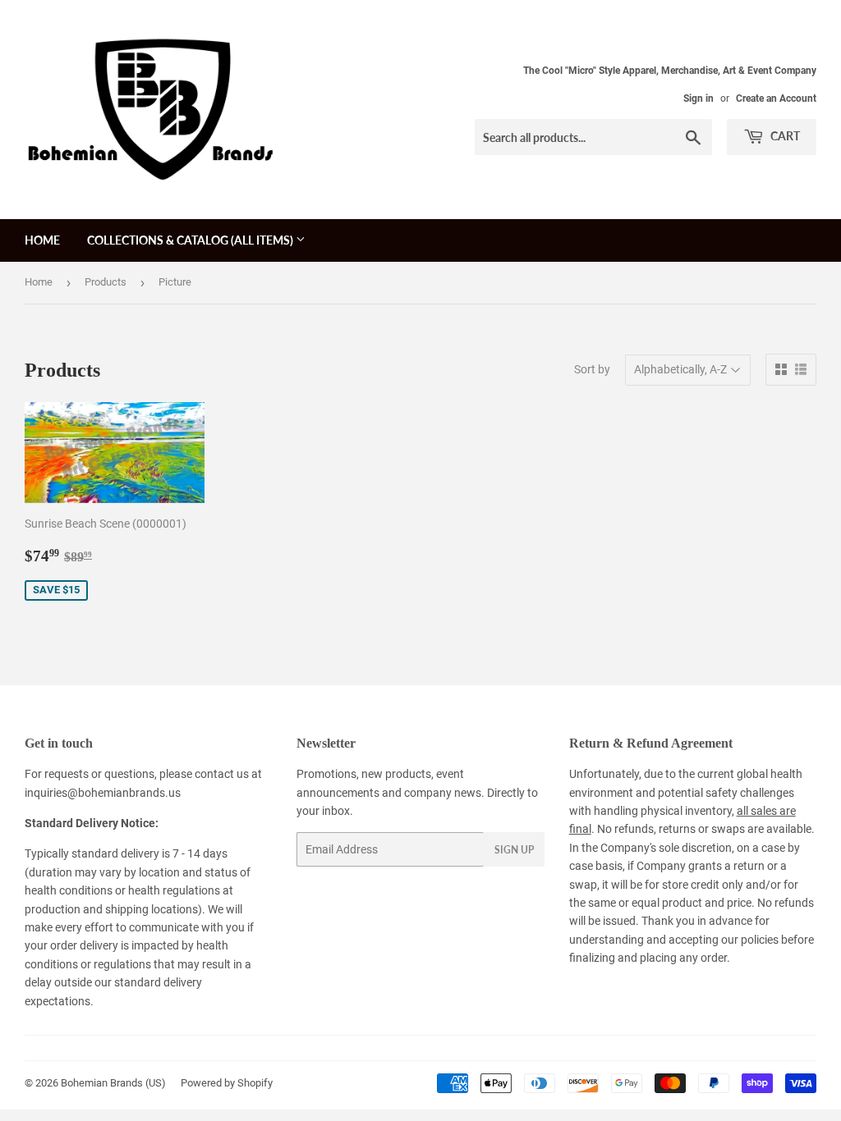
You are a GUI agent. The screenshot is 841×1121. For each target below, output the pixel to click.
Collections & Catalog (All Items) (191, 240)
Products (105, 282)
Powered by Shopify (227, 1083)
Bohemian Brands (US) (113, 1083)
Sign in (698, 98)
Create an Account (776, 98)
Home (42, 240)
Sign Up (514, 850)
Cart (784, 136)
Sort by (592, 369)
